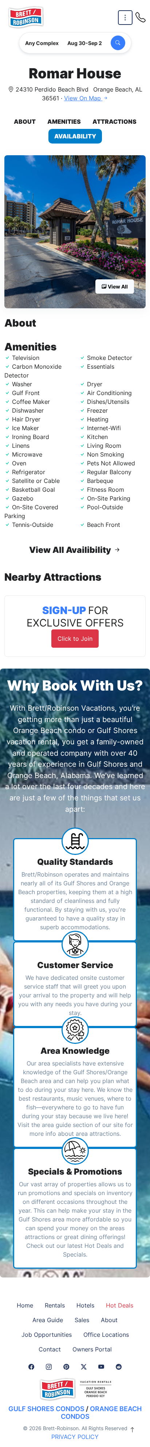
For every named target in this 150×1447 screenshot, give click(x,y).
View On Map (83, 98)
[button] (75, 231)
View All (117, 286)
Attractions (114, 121)
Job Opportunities (46, 1334)
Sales (82, 1320)
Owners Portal (92, 1349)
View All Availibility (71, 549)
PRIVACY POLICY (75, 1436)
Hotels (85, 1305)
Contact (50, 1349)
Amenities (64, 121)
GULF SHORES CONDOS (46, 1409)
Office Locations (106, 1334)
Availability (75, 136)
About (25, 121)
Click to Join (75, 638)
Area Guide (47, 1320)
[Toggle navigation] (125, 17)
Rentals (55, 1305)
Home (25, 1305)
